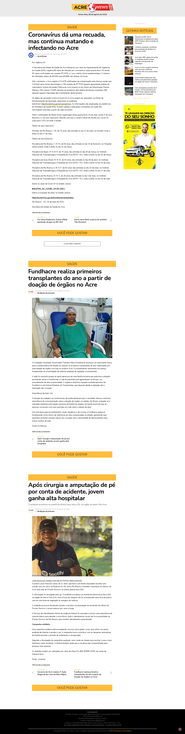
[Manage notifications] (180, 729)
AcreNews (42, 56)
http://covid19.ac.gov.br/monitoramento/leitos (53, 197)
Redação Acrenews (45, 293)
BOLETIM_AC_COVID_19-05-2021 (48, 188)
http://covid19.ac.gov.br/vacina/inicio (56, 104)
